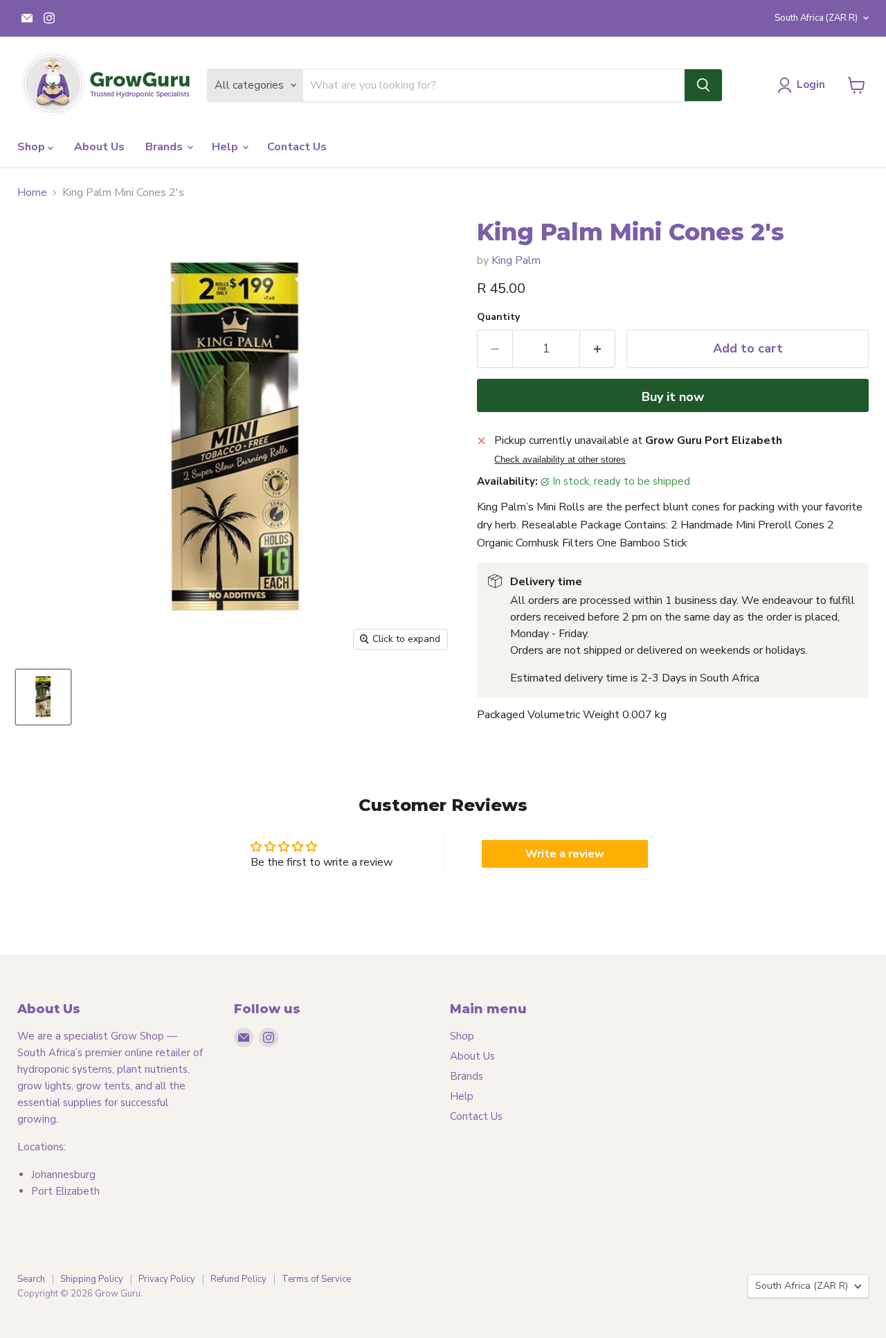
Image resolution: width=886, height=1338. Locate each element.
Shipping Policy (91, 1279)
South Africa (816, 18)
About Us (99, 146)
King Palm (516, 260)
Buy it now (673, 397)
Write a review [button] (564, 854)
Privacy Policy (166, 1279)
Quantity (498, 317)
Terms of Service (316, 1279)
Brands (165, 146)
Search (31, 1279)
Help (226, 146)
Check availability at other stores (560, 460)
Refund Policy (238, 1279)
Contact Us (297, 146)
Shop (32, 146)
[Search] (703, 85)
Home (32, 192)
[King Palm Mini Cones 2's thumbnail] (43, 697)
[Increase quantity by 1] (597, 349)
